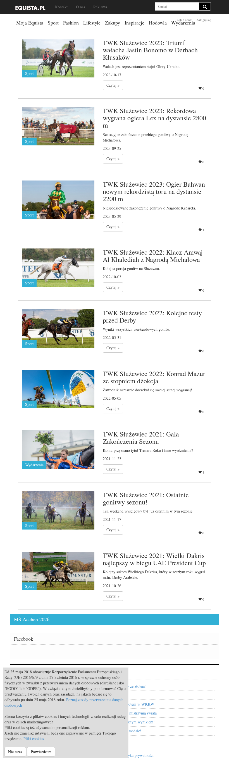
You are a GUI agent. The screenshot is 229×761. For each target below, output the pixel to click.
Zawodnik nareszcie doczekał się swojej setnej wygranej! (147, 389)
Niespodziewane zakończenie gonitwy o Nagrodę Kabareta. (149, 208)
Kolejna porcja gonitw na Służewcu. (131, 268)
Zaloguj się (204, 20)
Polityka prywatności (137, 755)
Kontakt (61, 6)
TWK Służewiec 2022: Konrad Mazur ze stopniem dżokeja (154, 377)
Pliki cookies (33, 738)
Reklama (100, 6)
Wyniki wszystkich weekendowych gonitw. (136, 329)
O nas (80, 6)
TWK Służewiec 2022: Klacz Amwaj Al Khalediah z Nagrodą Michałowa (153, 256)
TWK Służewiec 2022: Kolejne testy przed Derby (152, 316)
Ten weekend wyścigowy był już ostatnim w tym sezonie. (148, 511)
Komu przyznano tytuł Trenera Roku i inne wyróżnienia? (148, 450)
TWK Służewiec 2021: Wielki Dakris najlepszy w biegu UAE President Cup (154, 559)
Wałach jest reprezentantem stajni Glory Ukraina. (141, 66)
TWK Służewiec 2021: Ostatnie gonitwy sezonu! (146, 498)
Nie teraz (15, 751)
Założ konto (184, 20)
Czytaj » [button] (113, 85)
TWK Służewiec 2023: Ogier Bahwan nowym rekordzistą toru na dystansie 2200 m (154, 191)
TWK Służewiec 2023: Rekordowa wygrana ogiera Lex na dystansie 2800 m (154, 118)
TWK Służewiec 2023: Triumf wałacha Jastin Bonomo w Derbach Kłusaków (150, 50)
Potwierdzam (41, 751)
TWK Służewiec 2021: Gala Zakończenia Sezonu (141, 438)
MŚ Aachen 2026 (31, 619)
